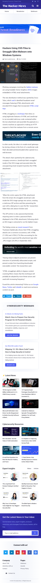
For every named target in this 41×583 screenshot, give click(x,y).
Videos (29, 468)
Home (7, 11)
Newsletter (20, 11)
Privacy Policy (24, 568)
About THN (6, 563)
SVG (29, 90)
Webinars (34, 11)
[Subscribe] (35, 533)
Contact (5, 568)
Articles (36, 468)
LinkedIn (18, 287)
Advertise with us (8, 566)
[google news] (35, 552)
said (13, 100)
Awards (22, 566)
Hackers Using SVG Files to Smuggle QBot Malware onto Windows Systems (17, 52)
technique (21, 114)
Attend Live (11, 365)
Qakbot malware (32, 87)
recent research (23, 227)
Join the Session (12, 335)
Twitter (9, 287)
